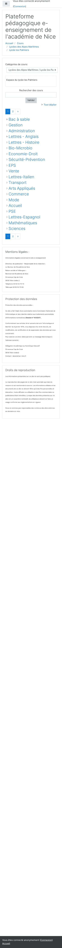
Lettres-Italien (21, 176)
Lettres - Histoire (24, 142)
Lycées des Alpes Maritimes (24, 46)
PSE (12, 211)
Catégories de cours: (16, 64)
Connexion (19, 6)
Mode (14, 199)
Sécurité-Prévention (27, 159)
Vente (14, 171)
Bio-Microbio (20, 148)
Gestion (16, 125)
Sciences (17, 228)
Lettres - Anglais (24, 136)
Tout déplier (50, 104)
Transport (17, 182)
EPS (12, 165)
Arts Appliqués (22, 188)
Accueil (9, 43)
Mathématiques (23, 222)
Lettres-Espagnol (24, 217)
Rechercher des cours (31, 90)
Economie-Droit (23, 153)
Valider (31, 100)
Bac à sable (19, 119)
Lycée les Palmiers (19, 50)
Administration (22, 130)
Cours (20, 43)
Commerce (19, 194)
